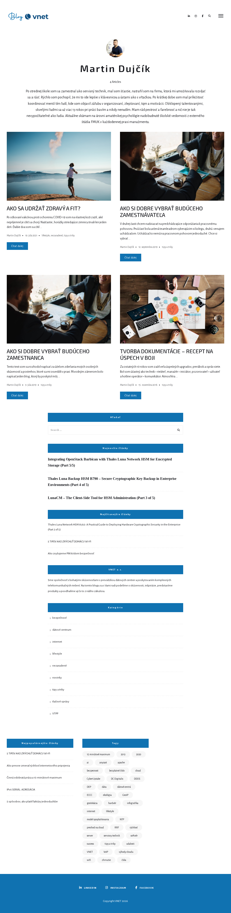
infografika (132, 803)
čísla (124, 860)
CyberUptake (93, 778)
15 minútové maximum (98, 754)
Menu (220, 15)
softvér (134, 835)
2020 (138, 754)
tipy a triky (69, 235)
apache (121, 762)
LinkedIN (189, 15)
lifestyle (46, 235)
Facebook (202, 15)
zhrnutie (106, 860)
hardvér (112, 803)
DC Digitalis (117, 778)
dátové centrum (61, 629)
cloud (138, 770)
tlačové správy (60, 701)
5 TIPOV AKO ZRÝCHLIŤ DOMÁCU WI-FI (69, 541)
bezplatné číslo (117, 770)
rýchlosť (134, 827)
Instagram (195, 15)
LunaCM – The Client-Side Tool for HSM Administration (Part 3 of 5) (101, 498)
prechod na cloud (95, 827)
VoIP (106, 851)
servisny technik (112, 835)
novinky (57, 677)
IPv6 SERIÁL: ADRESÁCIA (21, 789)
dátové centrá (124, 786)
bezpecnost (92, 770)
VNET (90, 851)
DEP (89, 786)
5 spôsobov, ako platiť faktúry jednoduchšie (32, 801)
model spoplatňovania (98, 819)
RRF (117, 827)
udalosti (130, 843)
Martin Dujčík (14, 235)
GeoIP (125, 795)
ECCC (89, 795)
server (90, 835)
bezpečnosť (59, 617)
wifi (89, 860)
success (90, 843)
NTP (122, 819)
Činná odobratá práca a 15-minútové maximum (34, 777)
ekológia (107, 795)
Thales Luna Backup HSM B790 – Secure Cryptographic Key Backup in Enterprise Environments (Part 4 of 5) (112, 482)
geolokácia (92, 803)
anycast (103, 762)
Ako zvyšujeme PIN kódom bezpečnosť (71, 553)
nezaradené (57, 235)
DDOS (137, 778)
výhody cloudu (126, 851)
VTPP (55, 713)
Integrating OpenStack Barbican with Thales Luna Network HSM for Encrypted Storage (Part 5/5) (110, 462)
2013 (123, 754)
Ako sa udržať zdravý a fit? (43, 208)
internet (57, 641)
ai (88, 762)
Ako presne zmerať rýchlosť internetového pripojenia (38, 765)
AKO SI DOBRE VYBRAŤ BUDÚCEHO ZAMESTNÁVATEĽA (161, 211)
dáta (104, 786)
